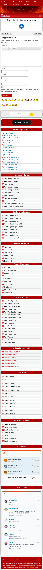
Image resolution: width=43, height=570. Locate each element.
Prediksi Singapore (9, 147)
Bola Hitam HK (8, 252)
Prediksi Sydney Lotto (10, 169)
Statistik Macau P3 (9, 410)
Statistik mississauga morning (21, 20)
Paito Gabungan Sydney (11, 181)
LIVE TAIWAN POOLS (10, 364)
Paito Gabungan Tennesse (11, 192)
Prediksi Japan (8, 145)
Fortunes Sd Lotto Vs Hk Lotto (12, 218)
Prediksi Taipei (8, 133)
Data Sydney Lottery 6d (10, 441)
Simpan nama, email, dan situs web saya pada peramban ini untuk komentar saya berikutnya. (20, 90)
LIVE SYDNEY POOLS (10, 355)
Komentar (5, 45)
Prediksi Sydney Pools (10, 164)
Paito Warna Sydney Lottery (12, 306)
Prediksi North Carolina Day (12, 135)
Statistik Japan (8, 393)
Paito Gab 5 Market (9, 201)
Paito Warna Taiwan (9, 329)
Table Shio (7, 267)
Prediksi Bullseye (9, 140)
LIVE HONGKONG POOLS (11, 367)
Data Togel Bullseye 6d (10, 435)
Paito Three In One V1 (10, 184)
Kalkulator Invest (8, 273)
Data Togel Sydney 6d (10, 438)
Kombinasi (7, 276)
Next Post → (38, 33)
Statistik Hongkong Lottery (12, 386)
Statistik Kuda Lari (9, 400)
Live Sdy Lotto (25, 4)
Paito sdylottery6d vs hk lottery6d (13, 206)
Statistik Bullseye (9, 376)
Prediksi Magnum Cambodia (12, 138)
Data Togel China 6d (9, 433)
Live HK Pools (35, 2)
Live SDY (19, 2)
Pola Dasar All (8, 292)
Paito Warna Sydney (15, 521)
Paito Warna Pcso (9, 323)
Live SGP (26, 2)
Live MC (12, 2)
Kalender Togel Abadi (10, 290)
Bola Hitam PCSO (9, 258)
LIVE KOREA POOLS (10, 361)
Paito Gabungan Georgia (11, 187)
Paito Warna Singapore (10, 309)
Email (4, 74)
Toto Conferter (8, 287)
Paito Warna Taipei (9, 342)
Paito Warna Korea (9, 340)
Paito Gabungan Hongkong (11, 178)
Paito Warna (7, 247)
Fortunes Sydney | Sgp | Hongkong (13, 227)
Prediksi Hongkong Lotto (11, 162)
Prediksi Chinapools (10, 143)
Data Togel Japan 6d (10, 424)
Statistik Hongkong (10, 383)
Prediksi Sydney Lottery (11, 167)
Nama (4, 68)
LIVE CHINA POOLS (10, 358)
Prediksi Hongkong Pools (11, 157)
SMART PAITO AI (21, 122)
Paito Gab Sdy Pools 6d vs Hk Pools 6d (15, 204)
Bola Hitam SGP (8, 255)
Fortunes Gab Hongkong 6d (12, 232)
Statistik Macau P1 (9, 403)
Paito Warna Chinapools (11, 334)
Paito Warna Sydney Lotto (11, 303)
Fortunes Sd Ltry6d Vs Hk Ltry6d (13, 221)
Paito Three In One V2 (10, 195)
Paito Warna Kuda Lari (10, 320)
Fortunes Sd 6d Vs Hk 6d (11, 215)
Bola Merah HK (8, 250)
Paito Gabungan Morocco (11, 190)
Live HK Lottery (5, 4)
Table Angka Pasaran (10, 270)
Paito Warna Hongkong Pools (12, 312)
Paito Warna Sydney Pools (11, 301)
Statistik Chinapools (10, 380)
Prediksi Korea (8, 152)
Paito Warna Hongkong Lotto (12, 315)
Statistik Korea (8, 397)
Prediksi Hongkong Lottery (12, 160)
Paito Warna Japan (9, 337)
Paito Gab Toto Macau (10, 198)
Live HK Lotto (15, 4)
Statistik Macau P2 (9, 407)
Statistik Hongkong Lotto (11, 390)
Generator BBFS (8, 279)
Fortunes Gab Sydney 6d (11, 229)
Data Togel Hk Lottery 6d (11, 430)
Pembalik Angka (8, 284)
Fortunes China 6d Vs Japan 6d (13, 224)
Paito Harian (4, 2)
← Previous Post (6, 33)
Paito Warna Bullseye (10, 326)
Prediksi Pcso (8, 150)
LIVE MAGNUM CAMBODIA (12, 352)
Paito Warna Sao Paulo (16, 549)
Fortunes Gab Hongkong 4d (12, 238)
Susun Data (7, 281)
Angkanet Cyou (6, 559)
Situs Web (5, 81)
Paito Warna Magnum (10, 331)
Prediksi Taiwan (8, 155)
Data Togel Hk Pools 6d (10, 427)
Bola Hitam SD (8, 261)
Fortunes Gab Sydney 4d (11, 235)
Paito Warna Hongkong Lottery (12, 317)
